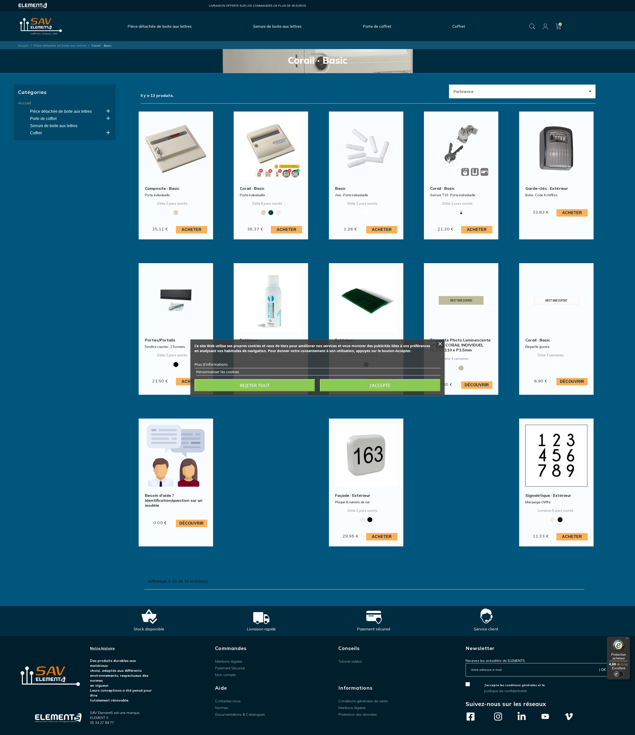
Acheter (191, 229)
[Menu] (627, 640)
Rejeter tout (255, 385)
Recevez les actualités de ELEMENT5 (495, 660)
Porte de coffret (43, 118)
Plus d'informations (211, 364)
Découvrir (477, 385)
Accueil (24, 103)
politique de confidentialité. (505, 691)
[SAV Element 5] (41, 26)
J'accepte (380, 385)
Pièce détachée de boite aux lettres (61, 111)
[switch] (619, 674)
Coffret (36, 133)
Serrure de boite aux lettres (53, 126)
